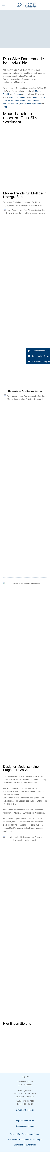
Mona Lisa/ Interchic (17, 97)
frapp (5, 107)
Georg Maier (25, 104)
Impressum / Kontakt (25, 1121)
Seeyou (35, 97)
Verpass (6, 104)
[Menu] (3, 4)
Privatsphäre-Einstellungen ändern (25, 1134)
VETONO (15, 104)
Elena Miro (36, 100)
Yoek (28, 100)
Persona (17, 94)
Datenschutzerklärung (25, 1126)
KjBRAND (36, 104)
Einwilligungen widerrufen (25, 1145)
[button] (38, 350)
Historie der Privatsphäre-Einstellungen (25, 1140)
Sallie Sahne (19, 100)
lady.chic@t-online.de (25, 1110)
